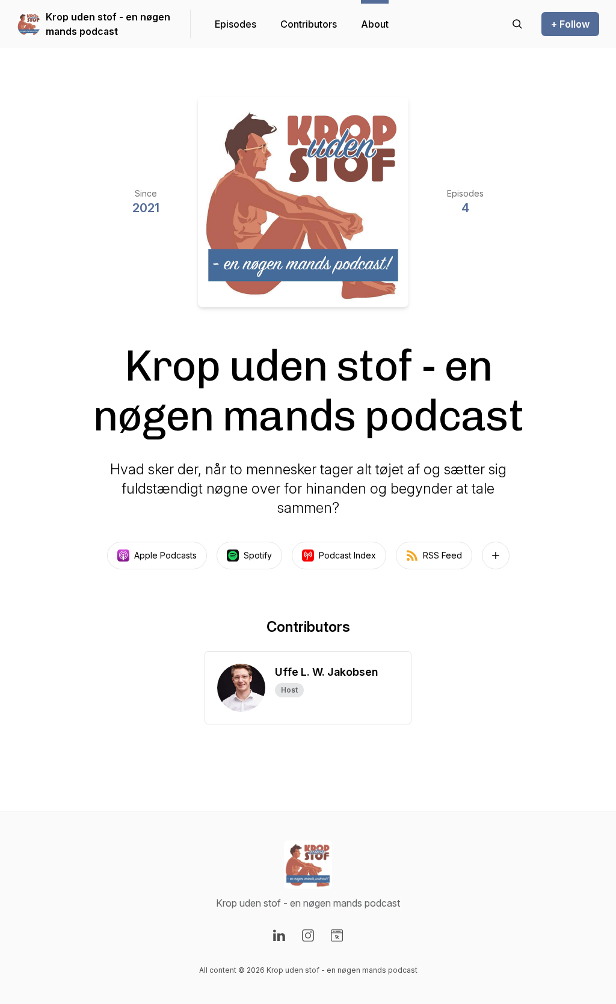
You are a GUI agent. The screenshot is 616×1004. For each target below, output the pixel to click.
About (375, 24)
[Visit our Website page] (337, 935)
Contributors (308, 24)
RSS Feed (442, 555)
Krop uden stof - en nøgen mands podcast (108, 24)
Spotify (258, 555)
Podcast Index (347, 555)
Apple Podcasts (165, 555)
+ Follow (570, 24)
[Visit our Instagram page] (308, 935)
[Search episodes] (517, 24)
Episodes (235, 24)
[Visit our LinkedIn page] (279, 935)
